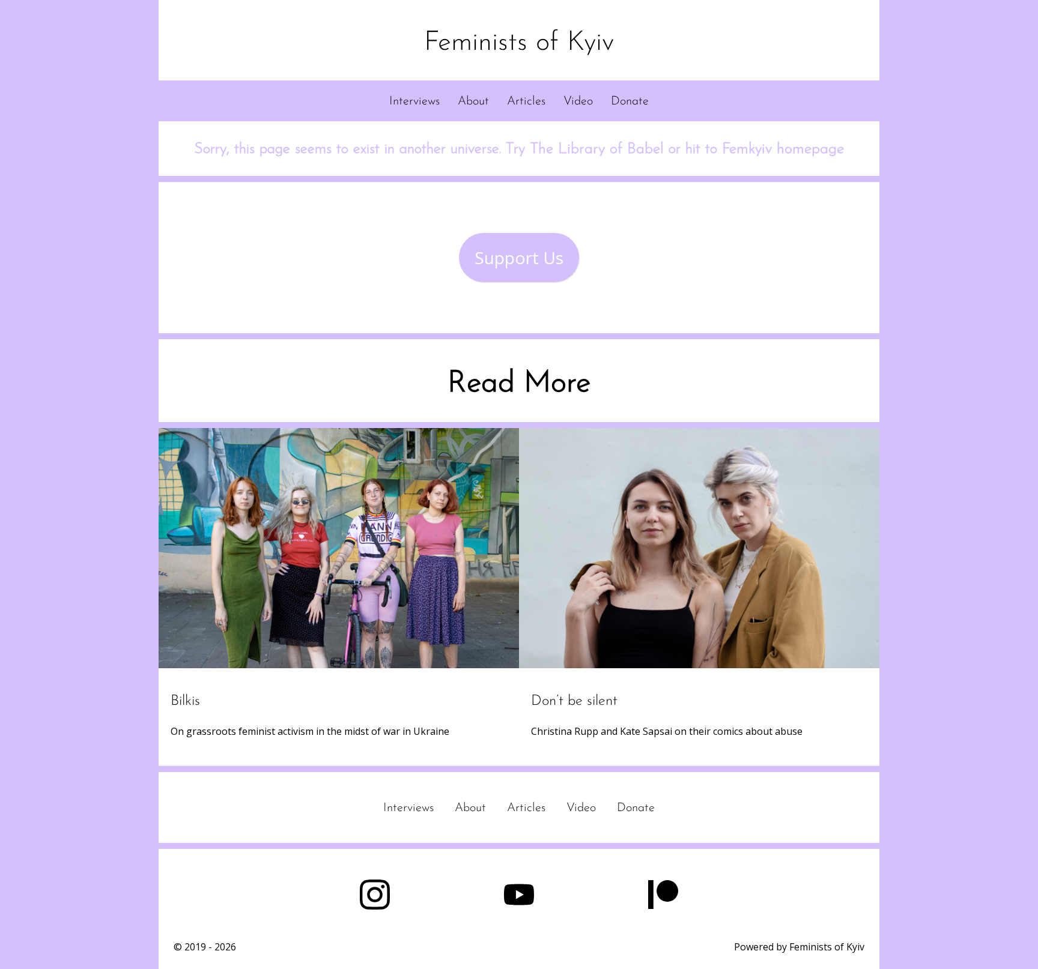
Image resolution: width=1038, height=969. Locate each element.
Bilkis (185, 701)
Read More (519, 384)
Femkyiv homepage (783, 149)
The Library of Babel (597, 149)
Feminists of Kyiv (519, 42)
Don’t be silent (574, 701)
